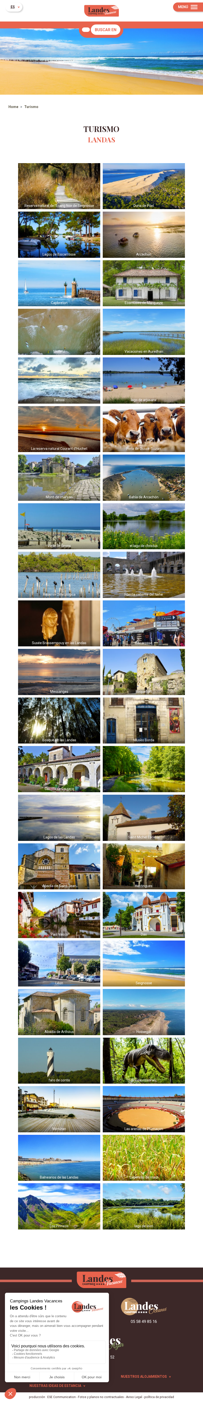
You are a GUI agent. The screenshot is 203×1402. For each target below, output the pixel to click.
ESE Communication (61, 1397)
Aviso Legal (134, 1397)
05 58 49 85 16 (144, 1321)
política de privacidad (159, 1397)
